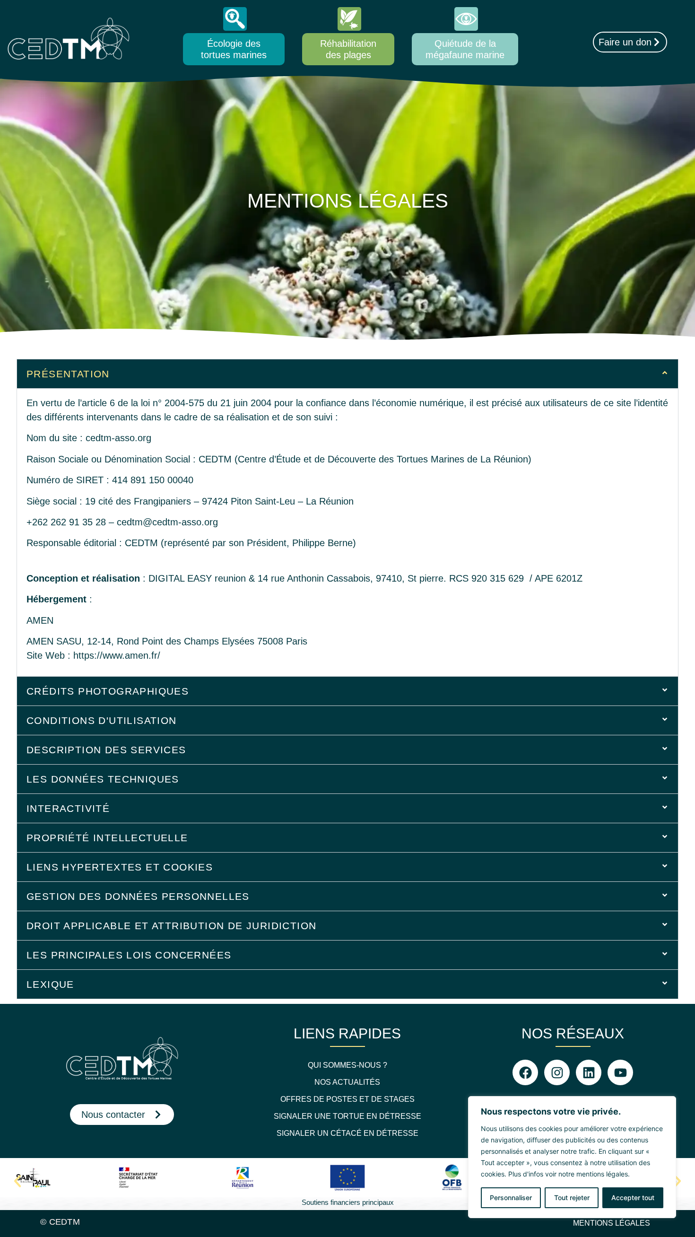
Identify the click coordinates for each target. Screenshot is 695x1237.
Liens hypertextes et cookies (119, 867)
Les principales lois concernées (128, 955)
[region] (572, 1157)
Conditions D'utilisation (101, 720)
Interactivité (68, 808)
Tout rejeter (572, 1197)
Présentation (68, 373)
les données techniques (102, 779)
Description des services (106, 749)
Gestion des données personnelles (138, 896)
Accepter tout (632, 1197)
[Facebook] (525, 1072)
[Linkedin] (588, 1072)
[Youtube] (620, 1072)
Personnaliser (511, 1197)
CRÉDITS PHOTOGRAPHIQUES (107, 691)
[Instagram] (557, 1072)
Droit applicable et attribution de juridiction (171, 925)
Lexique (50, 984)
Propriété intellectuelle (107, 837)
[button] (347, 373)
